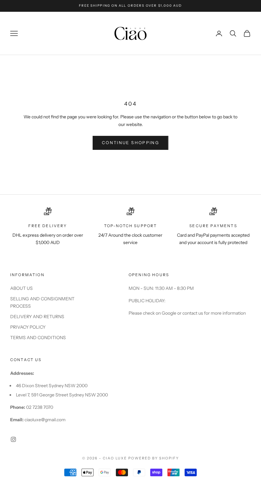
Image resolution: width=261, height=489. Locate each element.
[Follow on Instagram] (13, 439)
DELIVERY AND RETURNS (37, 316)
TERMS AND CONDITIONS (38, 337)
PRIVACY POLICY (28, 327)
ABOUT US (21, 288)
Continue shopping (130, 142)
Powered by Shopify (153, 458)
